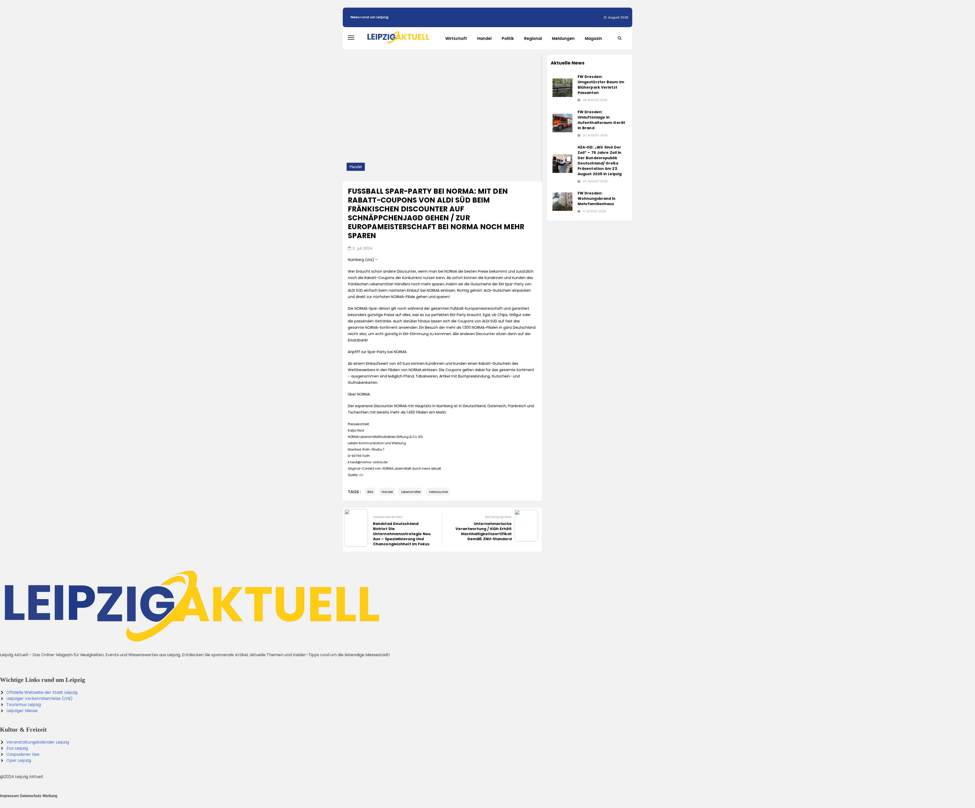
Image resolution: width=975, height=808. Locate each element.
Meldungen (563, 38)
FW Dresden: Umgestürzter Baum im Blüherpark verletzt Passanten (601, 84)
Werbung (49, 796)
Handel (484, 38)
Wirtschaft (456, 38)
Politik (508, 38)
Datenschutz (30, 796)
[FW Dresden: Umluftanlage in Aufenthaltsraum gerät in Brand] (562, 123)
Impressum (9, 796)
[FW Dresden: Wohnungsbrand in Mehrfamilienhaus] (562, 201)
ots (361, 475)
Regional (533, 38)
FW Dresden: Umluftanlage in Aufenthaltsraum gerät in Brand (601, 119)
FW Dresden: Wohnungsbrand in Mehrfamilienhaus (597, 198)
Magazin (593, 38)
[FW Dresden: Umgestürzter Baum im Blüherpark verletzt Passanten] (562, 87)
